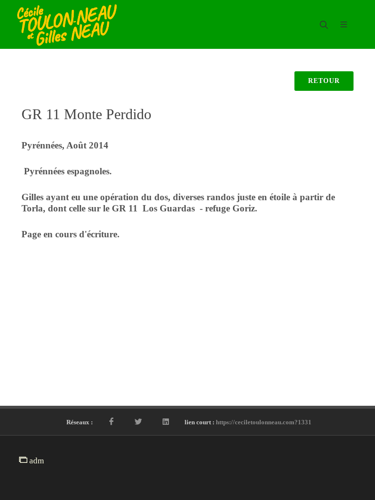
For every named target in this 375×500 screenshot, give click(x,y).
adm (35, 460)
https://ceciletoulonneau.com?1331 (264, 422)
